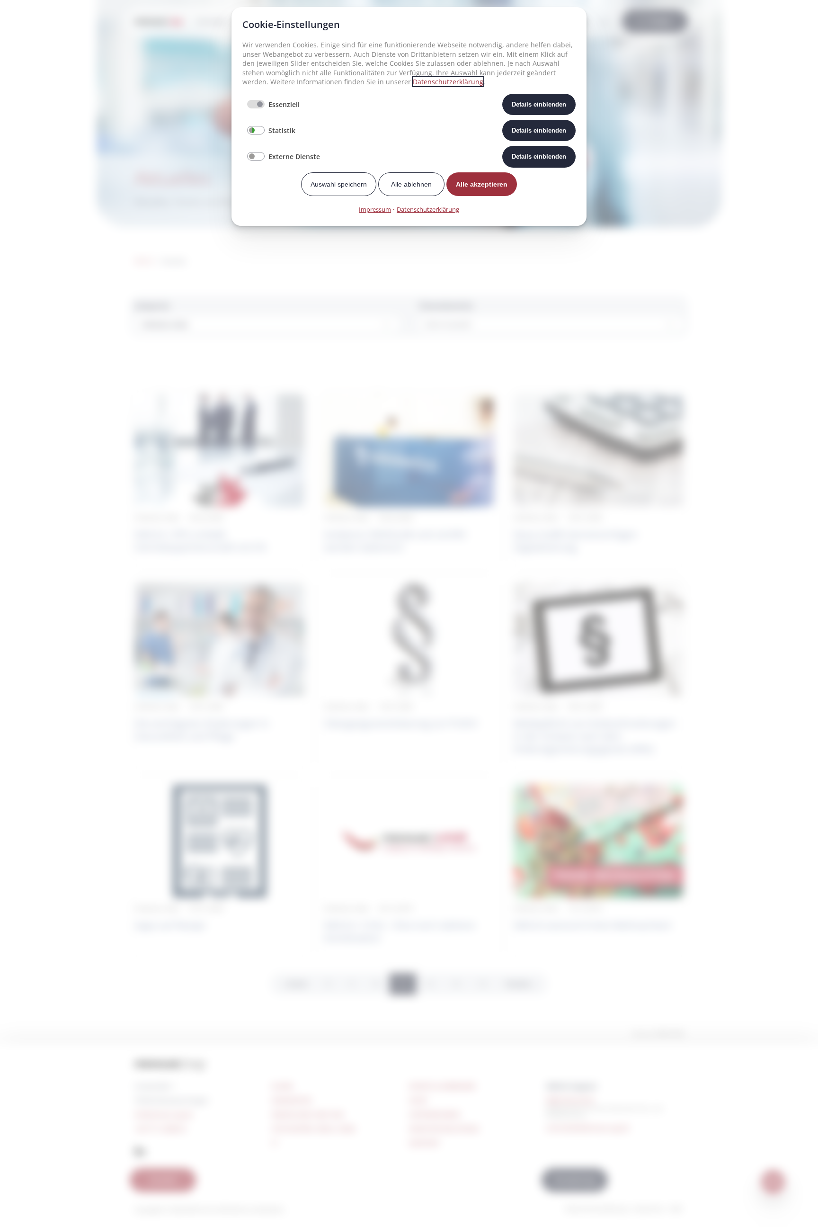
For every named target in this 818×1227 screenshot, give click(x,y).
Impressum (375, 209)
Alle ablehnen (411, 184)
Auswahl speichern (339, 184)
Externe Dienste (294, 156)
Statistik (281, 130)
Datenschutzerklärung (448, 81)
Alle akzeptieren (481, 184)
